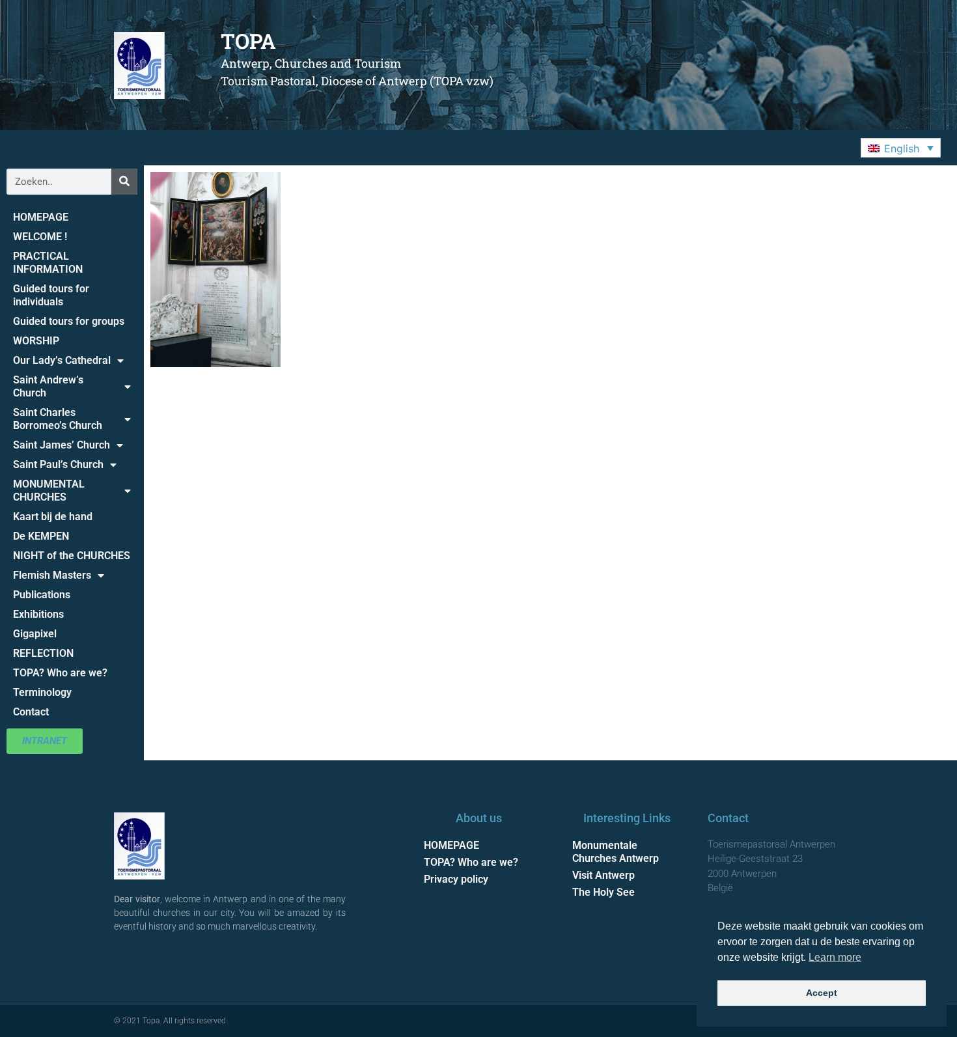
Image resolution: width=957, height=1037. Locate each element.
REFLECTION (43, 653)
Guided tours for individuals (51, 295)
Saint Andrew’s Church (48, 386)
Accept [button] (821, 993)
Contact (31, 712)
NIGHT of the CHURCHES (71, 555)
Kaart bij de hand (52, 516)
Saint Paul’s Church (58, 464)
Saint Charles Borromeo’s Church (57, 419)
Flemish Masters (52, 575)
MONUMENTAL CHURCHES (49, 490)
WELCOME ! (40, 236)
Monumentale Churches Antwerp (615, 851)
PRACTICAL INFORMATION (48, 262)
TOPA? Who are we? (60, 673)
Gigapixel (35, 634)
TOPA (248, 41)
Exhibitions (38, 614)
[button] (901, 148)
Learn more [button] (835, 957)
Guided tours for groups (68, 321)
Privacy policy (456, 879)
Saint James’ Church (61, 445)
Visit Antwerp (603, 875)
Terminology (42, 692)
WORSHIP (36, 341)
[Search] (124, 182)
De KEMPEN (41, 536)
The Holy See (603, 892)
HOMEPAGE (40, 217)
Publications (41, 594)
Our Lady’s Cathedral (62, 360)
